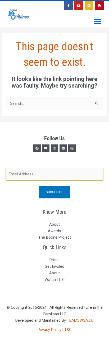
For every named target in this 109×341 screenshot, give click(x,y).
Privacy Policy (50, 329)
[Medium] (63, 148)
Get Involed (54, 266)
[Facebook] (37, 148)
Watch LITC (55, 279)
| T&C (66, 329)
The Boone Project (54, 237)
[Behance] (72, 148)
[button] (98, 22)
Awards (54, 231)
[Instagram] (54, 148)
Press (54, 259)
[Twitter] (45, 148)
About (54, 224)
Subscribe (54, 192)
